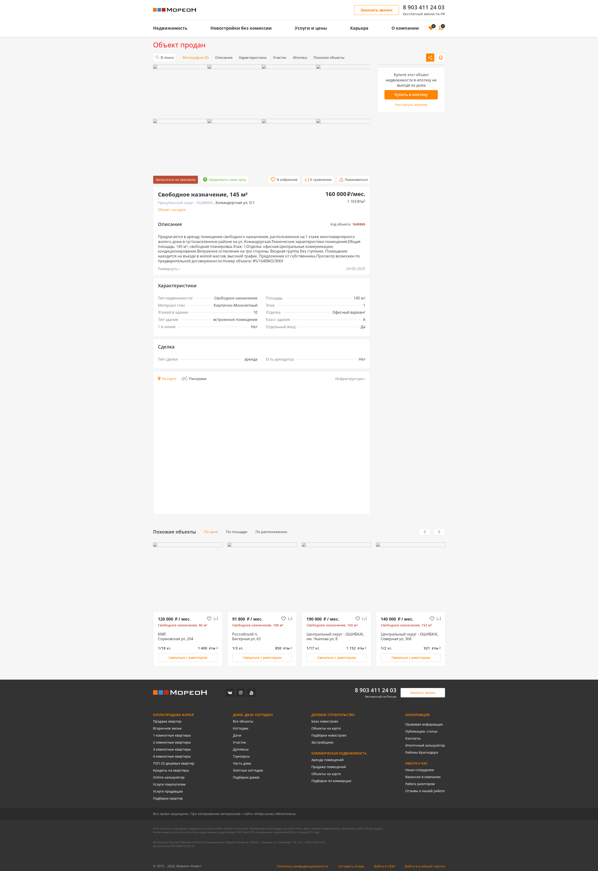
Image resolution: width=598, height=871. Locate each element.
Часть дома (242, 763)
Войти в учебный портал (425, 866)
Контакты (413, 738)
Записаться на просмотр (176, 179)
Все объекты (243, 721)
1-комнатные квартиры (172, 735)
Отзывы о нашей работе (425, 791)
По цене (211, 532)
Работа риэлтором (420, 784)
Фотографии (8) (195, 57)
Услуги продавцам (168, 791)
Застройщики (322, 742)
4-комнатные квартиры (172, 756)
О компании (405, 28)
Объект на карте (172, 209)
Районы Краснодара (421, 752)
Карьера (359, 28)
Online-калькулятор (169, 777)
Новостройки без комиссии (241, 28)
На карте (169, 379)
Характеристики (253, 57)
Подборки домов (246, 777)
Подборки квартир (168, 798)
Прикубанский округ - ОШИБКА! (185, 202)
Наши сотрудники (419, 770)
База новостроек (324, 721)
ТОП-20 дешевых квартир (173, 763)
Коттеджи (240, 728)
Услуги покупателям (169, 784)
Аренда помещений (327, 760)
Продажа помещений (328, 767)
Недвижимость (170, 28)
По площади (236, 532)
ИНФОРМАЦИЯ (417, 714)
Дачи (237, 735)
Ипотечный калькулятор (425, 745)
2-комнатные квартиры (172, 742)
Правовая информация (424, 724)
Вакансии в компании (423, 777)
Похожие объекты (329, 57)
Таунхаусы (241, 756)
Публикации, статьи (421, 731)
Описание (223, 57)
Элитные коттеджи (248, 770)
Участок (279, 57)
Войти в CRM (384, 866)
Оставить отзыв (351, 866)
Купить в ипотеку (411, 94)
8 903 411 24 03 (424, 7)
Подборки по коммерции (331, 781)
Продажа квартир (167, 721)
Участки (239, 742)
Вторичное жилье (167, 728)
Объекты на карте (326, 728)
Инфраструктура (349, 378)
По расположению (271, 532)
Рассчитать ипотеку (411, 104)
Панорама (197, 378)
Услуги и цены (311, 28)
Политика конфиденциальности (302, 866)
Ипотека (300, 57)
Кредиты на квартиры (171, 770)
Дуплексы (241, 749)
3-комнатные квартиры (172, 749)
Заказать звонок (376, 10)
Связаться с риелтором (188, 657)
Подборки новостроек (328, 735)
